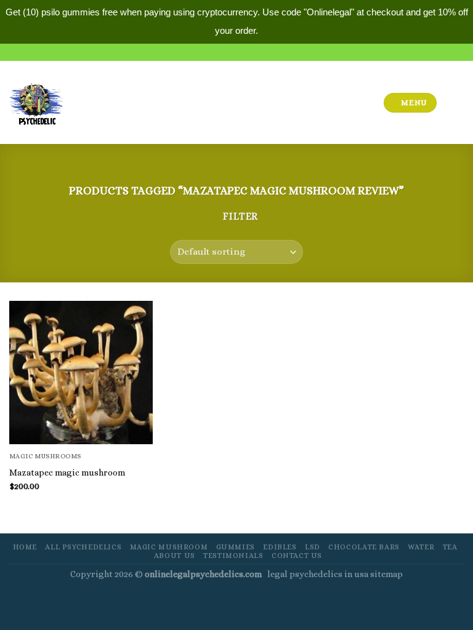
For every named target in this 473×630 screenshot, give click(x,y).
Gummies (235, 547)
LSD (312, 547)
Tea (450, 547)
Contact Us (297, 555)
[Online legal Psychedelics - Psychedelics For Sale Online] (36, 102)
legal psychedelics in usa (318, 574)
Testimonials (233, 555)
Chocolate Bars (364, 547)
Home (25, 547)
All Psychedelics (83, 547)
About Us (174, 555)
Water (421, 547)
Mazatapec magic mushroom (67, 472)
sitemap (386, 574)
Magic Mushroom (169, 547)
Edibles (279, 547)
